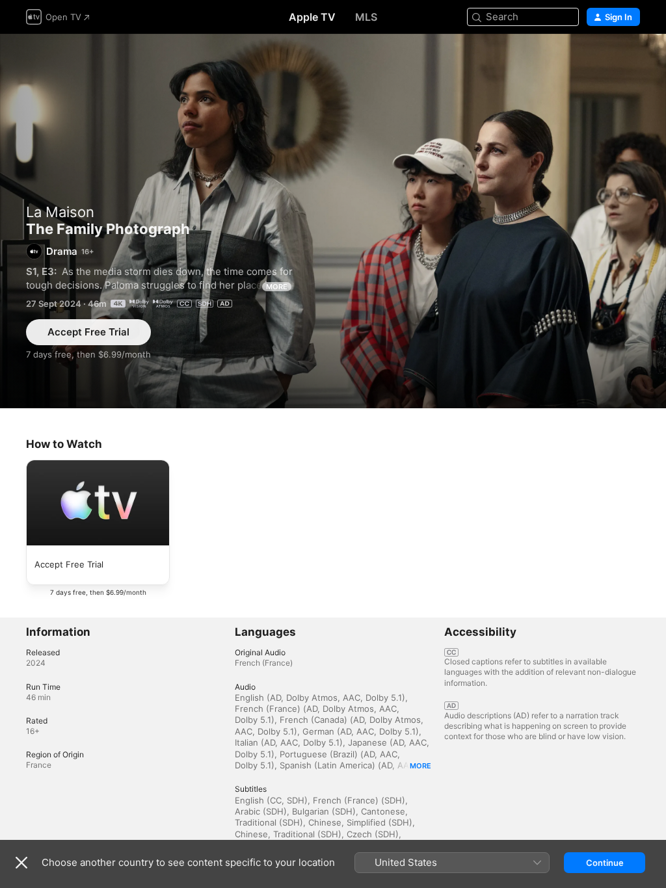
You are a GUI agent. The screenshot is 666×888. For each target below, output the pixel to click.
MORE (276, 286)
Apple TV (312, 16)
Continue (605, 862)
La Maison (60, 211)
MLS (366, 16)
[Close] (21, 862)
